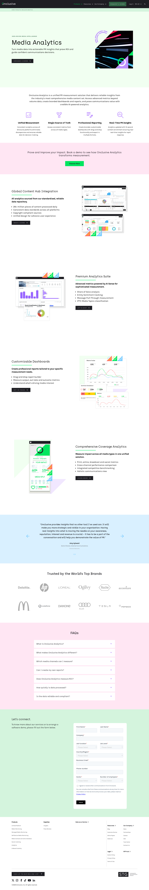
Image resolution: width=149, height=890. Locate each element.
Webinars (110, 838)
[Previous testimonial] (27, 536)
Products (77, 4)
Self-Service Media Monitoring (20, 835)
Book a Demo (19, 222)
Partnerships (127, 832)
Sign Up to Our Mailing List (26, 874)
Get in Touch (19, 390)
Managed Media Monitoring (19, 832)
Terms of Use (110, 861)
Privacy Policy (111, 858)
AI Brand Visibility (17, 848)
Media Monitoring (17, 829)
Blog (108, 829)
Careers (125, 835)
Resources (87, 4)
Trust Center (126, 842)
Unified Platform (16, 825)
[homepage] (14, 4)
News (124, 829)
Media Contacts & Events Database (22, 838)
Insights (46, 825)
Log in (131, 4)
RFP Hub (126, 851)
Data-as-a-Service (81, 822)
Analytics (14, 845)
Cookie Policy (111, 855)
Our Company (99, 4)
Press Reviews (47, 829)
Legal (109, 851)
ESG (124, 838)
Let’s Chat (82, 308)
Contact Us (126, 845)
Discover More (74, 164)
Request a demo (117, 4)
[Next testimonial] (121, 536)
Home (13, 9)
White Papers (111, 835)
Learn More (83, 478)
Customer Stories (112, 832)
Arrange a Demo (21, 61)
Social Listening (16, 842)
